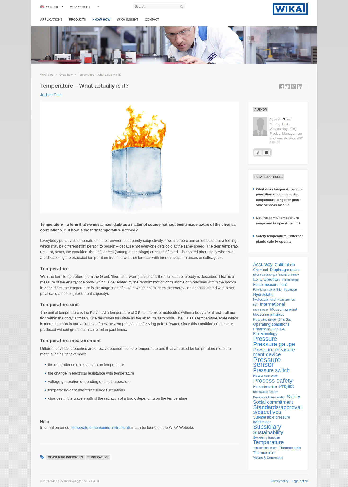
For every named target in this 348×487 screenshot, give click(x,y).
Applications (51, 19)
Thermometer (264, 453)
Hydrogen (290, 289)
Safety (293, 396)
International (272, 304)
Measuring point (283, 309)
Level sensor (260, 309)
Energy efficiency (289, 274)
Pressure (265, 338)
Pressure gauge (274, 344)
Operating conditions (271, 324)
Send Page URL (305, 86)
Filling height (290, 280)
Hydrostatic (263, 294)
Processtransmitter (265, 387)
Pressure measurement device (275, 352)
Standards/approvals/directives (277, 409)
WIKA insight (127, 19)
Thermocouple (290, 448)
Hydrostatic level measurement (274, 299)
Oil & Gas (284, 319)
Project (286, 386)
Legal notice (300, 481)
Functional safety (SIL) (267, 289)
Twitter (287, 86)
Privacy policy (279, 481)
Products (77, 19)
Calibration (285, 264)
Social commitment (273, 402)
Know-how (101, 19)
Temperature (98, 457)
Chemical (260, 270)
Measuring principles (65, 457)
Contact (152, 19)
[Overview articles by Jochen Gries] (267, 153)
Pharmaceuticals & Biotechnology (269, 331)
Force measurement (270, 285)
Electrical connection (265, 274)
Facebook (281, 86)
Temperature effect (265, 448)
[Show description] (258, 153)
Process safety (273, 380)
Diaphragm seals (285, 269)
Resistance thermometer (269, 397)
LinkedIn (299, 86)
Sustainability (268, 432)
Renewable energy (265, 391)
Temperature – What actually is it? (99, 74)
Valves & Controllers (268, 458)
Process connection (265, 375)
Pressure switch (271, 370)
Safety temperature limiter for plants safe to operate (279, 238)
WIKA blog (52, 7)
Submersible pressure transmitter (271, 419)
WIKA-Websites (80, 7)
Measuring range (264, 319)
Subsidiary (267, 427)
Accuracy (262, 264)
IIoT (255, 304)
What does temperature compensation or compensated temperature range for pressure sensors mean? (279, 197)
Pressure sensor (267, 362)
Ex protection (266, 279)
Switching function (266, 437)
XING (293, 86)
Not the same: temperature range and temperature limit (278, 220)
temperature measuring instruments (101, 427)
